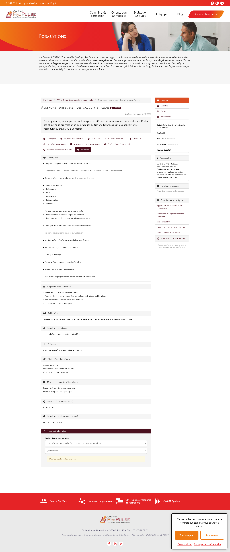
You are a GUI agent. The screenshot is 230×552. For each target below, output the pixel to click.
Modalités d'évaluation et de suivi (60, 149)
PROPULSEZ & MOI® (157, 535)
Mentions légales (92, 535)
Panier (163, 111)
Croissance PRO (163, 221)
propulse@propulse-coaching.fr (40, 3)
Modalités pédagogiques (56, 144)
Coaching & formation (98, 14)
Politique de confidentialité (116, 535)
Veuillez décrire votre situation (57, 438)
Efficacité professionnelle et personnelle (75, 100)
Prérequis (137, 138)
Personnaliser (185, 544)
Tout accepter (187, 535)
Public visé (95, 138)
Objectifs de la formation (73, 138)
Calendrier (164, 105)
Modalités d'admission (116, 138)
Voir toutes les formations (173, 238)
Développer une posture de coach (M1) (171, 227)
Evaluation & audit (140, 14)
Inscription (84, 149)
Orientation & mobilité (119, 14)
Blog (180, 14)
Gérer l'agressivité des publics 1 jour (171, 232)
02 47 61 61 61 (14, 3)
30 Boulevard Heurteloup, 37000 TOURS (103, 530)
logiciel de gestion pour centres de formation (172, 247)
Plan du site (138, 535)
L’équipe (161, 14)
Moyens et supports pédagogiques (86, 144)
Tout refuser (212, 535)
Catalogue (47, 100)
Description (51, 138)
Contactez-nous (206, 14)
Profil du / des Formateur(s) (118, 144)
